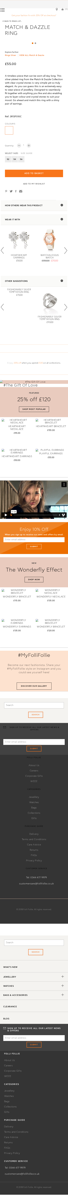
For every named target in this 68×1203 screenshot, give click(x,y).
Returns (34, 850)
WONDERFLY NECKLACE (51, 597)
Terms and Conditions (34, 839)
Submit (34, 547)
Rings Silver (10, 55)
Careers (34, 771)
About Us (34, 765)
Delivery (34, 834)
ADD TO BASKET (34, 173)
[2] (35, 43)
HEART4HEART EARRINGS (17, 456)
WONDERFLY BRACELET (17, 597)
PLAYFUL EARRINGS (51, 453)
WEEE (33, 781)
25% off (17, 363)
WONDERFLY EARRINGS (17, 627)
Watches (34, 802)
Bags (34, 808)
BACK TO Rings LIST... (12, 21)
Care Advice (34, 845)
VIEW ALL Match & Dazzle (31, 55)
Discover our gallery (34, 686)
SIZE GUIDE (27, 153)
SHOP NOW (34, 580)
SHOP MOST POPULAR (34, 409)
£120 (40, 363)
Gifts (34, 818)
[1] (32, 43)
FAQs (34, 855)
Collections (34, 813)
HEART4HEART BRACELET (51, 426)
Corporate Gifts (34, 776)
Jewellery (34, 797)
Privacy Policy (34, 860)
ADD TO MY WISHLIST (34, 184)
